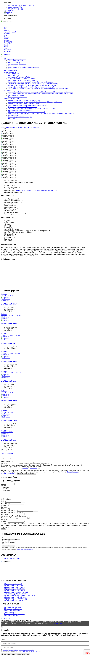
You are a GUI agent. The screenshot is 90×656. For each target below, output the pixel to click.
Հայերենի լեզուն (10, 32)
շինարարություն (10, 72)
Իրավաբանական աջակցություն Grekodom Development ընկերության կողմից (35, 102)
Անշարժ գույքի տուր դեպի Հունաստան (22, 107)
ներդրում (7, 90)
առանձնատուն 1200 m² (9, 343)
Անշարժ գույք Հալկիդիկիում (14, 587)
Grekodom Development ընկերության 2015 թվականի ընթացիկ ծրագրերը (33, 83)
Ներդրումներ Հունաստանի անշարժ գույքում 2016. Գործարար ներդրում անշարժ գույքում (40, 92)
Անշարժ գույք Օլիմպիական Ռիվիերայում (19, 595)
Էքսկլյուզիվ (6, 527)
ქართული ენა (8, 42)
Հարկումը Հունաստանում (17, 97)
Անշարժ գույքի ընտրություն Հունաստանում (24, 100)
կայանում (31, 523)
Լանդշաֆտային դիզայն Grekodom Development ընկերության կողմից (31, 87)
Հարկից (4, 507)
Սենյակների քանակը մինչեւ (11, 512)
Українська (7, 49)
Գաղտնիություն (10, 612)
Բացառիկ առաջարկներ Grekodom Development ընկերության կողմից (31, 108)
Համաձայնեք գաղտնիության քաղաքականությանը (18, 650)
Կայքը (3, 519)
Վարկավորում (13, 118)
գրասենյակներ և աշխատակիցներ (21, 5)
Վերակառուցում (14, 75)
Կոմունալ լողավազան (78, 523)
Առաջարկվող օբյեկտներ (13, 607)
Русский (6, 30)
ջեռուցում (53, 523)
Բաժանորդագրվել (8, 545)
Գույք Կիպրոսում (10, 70)
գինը (2, 501)
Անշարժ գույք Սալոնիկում (13, 585)
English (6, 27)
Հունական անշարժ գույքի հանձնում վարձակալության (28, 105)
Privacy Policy (25, 468)
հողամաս (4, 521)
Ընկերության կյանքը (15, 9)
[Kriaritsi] (11, 544)
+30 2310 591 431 (9, 10)
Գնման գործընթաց (15, 62)
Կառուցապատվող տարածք (76, 525)
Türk (5, 48)
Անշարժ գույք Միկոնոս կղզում (15, 597)
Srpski (6, 46)
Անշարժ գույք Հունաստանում (15, 59)
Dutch (6, 38)
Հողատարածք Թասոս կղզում (15, 594)
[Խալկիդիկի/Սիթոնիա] (11, 542)
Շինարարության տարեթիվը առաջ (14, 516)
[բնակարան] (11, 487)
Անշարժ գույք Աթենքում (13, 584)
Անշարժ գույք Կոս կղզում (13, 600)
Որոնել (3, 528)
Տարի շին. (4, 514)
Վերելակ (5, 523)
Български (7, 33)
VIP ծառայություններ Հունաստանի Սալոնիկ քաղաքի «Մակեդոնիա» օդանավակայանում (41, 113)
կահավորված (42, 523)
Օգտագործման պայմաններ (14, 614)
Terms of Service (33, 468)
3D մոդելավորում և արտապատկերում (22, 78)
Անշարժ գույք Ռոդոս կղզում (14, 590)
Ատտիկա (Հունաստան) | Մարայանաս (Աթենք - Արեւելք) (36, 190)
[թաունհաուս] (11, 490)
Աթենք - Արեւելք (24, 127)
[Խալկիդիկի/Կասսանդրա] (11, 541)
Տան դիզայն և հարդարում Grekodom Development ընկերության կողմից (32, 85)
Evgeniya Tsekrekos (7, 453)
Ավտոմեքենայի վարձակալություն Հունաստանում (26, 112)
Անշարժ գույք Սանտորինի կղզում (16, 599)
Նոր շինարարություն (8, 525)
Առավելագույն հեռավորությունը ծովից (15, 518)
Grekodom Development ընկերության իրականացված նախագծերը (31, 82)
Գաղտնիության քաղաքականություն (24, 549)
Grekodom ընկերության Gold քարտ (20, 117)
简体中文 (7, 35)
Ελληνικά (7, 29)
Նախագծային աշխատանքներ (19, 77)
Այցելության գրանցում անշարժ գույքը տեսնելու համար (21, 466)
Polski (6, 45)
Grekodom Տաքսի (13, 115)
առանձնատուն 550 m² (9, 420)
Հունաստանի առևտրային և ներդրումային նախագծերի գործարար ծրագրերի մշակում (40, 93)
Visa (9, 65)
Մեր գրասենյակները (15, 7)
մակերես (4, 505)
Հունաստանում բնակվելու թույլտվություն (23, 67)
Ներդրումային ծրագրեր (16, 95)
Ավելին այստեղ (56, 623)
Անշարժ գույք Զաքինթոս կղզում (16, 592)
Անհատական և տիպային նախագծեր (22, 80)
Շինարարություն (14, 73)
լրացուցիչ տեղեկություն (17, 64)
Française (6, 40)
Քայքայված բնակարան (55, 525)
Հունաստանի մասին (15, 60)
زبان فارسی (7, 43)
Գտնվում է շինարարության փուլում (31, 525)
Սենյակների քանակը (8, 510)
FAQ (9, 68)
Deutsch (6, 37)
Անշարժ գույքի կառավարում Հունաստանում (24, 103)
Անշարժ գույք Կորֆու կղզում (14, 589)
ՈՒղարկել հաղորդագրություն (26, 473)
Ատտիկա (14, 127)
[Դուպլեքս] (11, 489)
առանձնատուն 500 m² (9, 361)
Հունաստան (5, 127)
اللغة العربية (7, 51)
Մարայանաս (34, 127)
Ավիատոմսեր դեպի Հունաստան (20, 110)
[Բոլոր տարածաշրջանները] (11, 539)
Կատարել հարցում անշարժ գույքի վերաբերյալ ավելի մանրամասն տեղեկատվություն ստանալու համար (41, 465)
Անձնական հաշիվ (11, 615)
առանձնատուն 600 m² (9, 323)
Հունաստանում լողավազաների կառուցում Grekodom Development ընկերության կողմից (38, 88)
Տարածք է (4, 503)
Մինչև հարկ (5, 509)
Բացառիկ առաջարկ (12, 610)
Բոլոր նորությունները (12, 558)
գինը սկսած (5, 499)
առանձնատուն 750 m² (9, 304)
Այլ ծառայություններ (11, 98)
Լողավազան (63, 523)
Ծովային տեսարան (18, 523)
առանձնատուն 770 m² (9, 381)
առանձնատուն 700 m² (9, 400)
